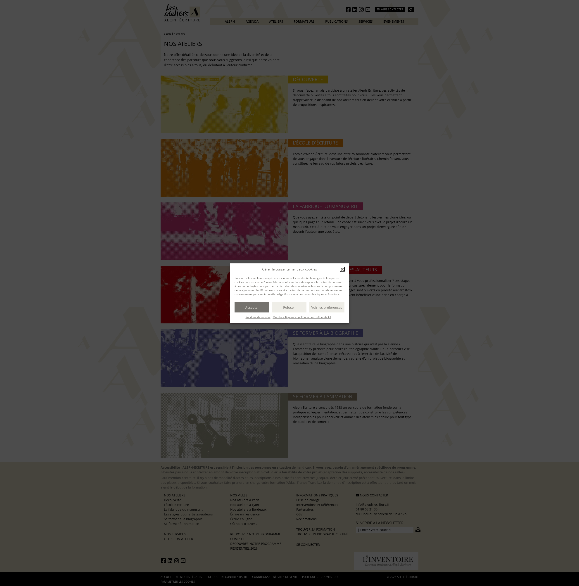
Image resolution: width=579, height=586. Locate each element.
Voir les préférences (326, 307)
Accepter (252, 307)
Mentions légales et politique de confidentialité (302, 317)
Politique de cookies (258, 317)
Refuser (289, 307)
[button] (342, 269)
